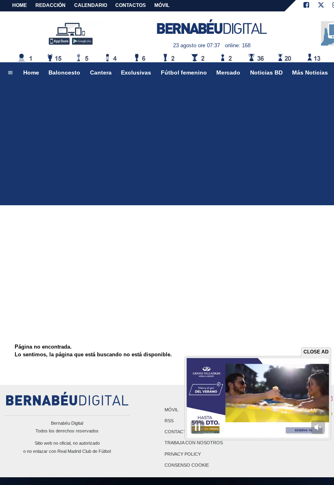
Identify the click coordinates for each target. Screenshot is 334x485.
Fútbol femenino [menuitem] (184, 72)
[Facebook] (306, 5)
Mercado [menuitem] (228, 72)
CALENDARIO (90, 5)
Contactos (179, 432)
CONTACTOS (130, 5)
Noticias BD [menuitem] (266, 72)
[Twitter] (321, 5)
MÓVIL (161, 5)
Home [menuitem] (31, 72)
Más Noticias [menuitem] (310, 72)
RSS (169, 420)
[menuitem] (10, 73)
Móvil (171, 409)
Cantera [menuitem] (101, 72)
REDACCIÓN (50, 5)
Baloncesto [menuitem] (64, 72)
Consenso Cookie (187, 465)
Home (19, 5)
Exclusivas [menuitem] (136, 72)
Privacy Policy (183, 454)
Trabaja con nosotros (194, 443)
